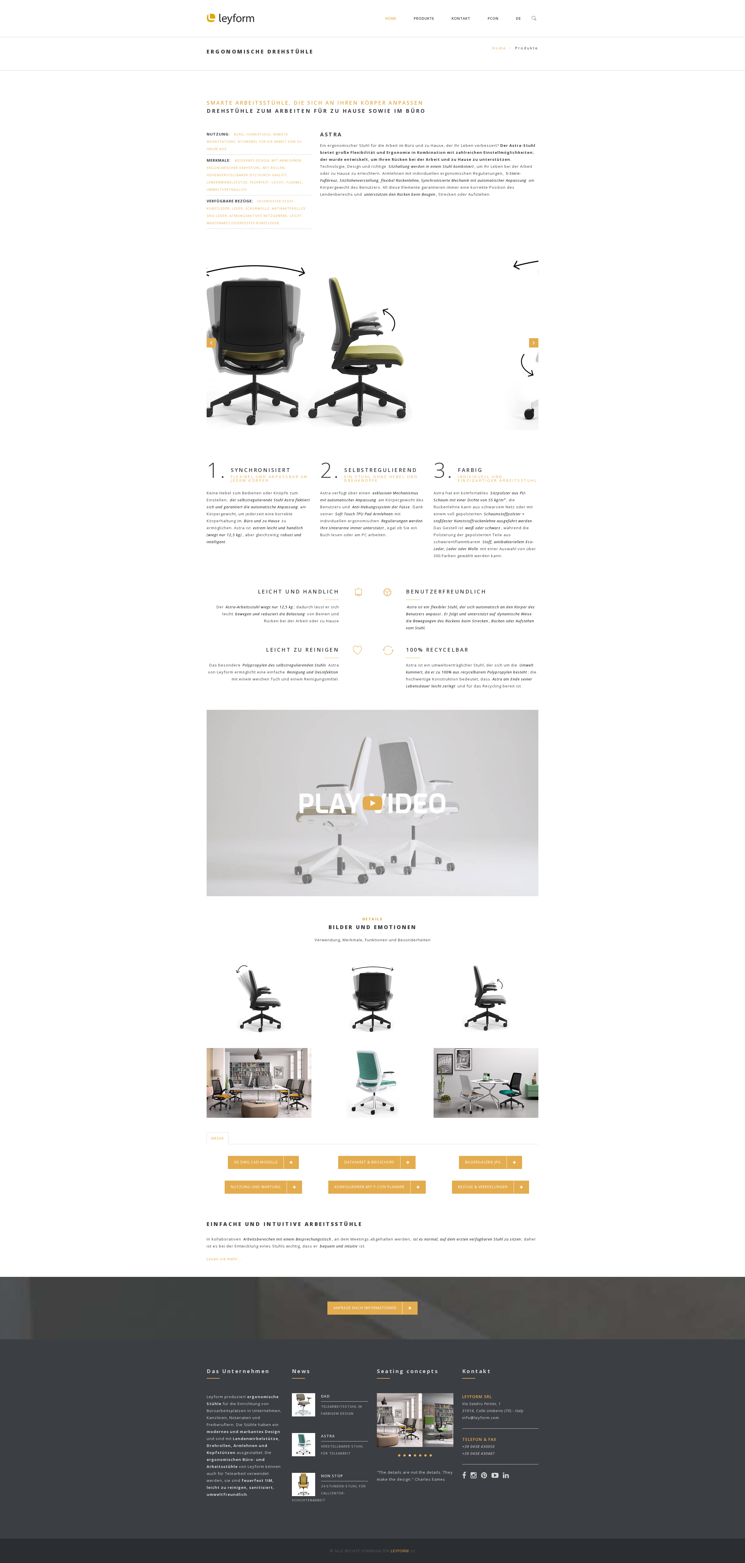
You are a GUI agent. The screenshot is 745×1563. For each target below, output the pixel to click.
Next (533, 342)
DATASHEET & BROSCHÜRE (369, 1162)
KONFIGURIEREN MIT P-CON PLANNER (369, 1186)
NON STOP (332, 1475)
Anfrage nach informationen (365, 1307)
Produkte (424, 18)
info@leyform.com (480, 1417)
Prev (211, 342)
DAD (325, 1396)
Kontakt (461, 18)
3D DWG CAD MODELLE (256, 1162)
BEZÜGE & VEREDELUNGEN (483, 1186)
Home (390, 18)
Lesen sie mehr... (224, 1258)
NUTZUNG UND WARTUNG (256, 1186)
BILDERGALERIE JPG (483, 1162)
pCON (493, 18)
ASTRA (328, 1436)
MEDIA (217, 1138)
